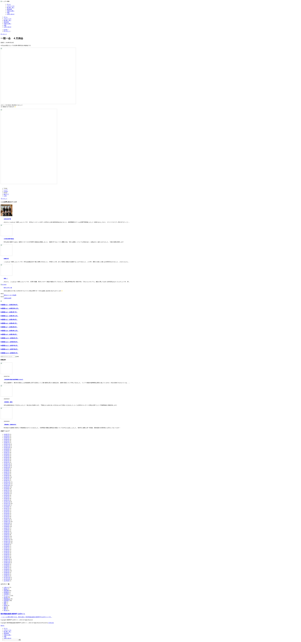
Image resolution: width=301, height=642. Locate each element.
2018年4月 (6, 572)
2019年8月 (6, 546)
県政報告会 (7, 599)
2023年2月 (6, 478)
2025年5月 (6, 455)
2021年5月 (6, 511)
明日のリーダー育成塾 (10, 295)
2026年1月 (6, 442)
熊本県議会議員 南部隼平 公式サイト (13, 614)
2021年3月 (6, 515)
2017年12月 (7, 577)
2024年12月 (7, 464)
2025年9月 (6, 449)
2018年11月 (7, 561)
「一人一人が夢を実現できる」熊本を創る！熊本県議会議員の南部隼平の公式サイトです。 (26, 617)
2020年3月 (6, 534)
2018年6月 (6, 569)
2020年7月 (6, 528)
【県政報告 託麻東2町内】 (10, 424)
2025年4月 (6, 457)
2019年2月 (6, 556)
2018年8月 (6, 566)
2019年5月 (6, 551)
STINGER (51, 622)
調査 (5, 603)
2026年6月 (6, 436)
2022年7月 (6, 490)
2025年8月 (6, 450)
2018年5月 (6, 571)
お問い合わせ (10, 14)
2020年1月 (6, 538)
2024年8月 (6, 470)
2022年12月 (7, 482)
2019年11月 (7, 541)
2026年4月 (6, 439)
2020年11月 (7, 521)
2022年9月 (6, 487)
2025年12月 (7, 444)
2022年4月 (6, 495)
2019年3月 (6, 554)
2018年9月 (6, 564)
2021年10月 (7, 505)
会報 (8, 12)
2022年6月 (6, 492)
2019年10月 (7, 543)
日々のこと (4, 198)
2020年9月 (6, 524)
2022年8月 (6, 488)
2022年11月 (7, 483)
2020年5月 (6, 531)
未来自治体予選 (7, 219)
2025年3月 (6, 459)
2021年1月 (6, 518)
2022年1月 (6, 500)
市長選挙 (6, 594)
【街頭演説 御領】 (8, 402)
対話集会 (6, 592)
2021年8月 (6, 506)
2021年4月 (6, 513)
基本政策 (9, 9)
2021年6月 (6, 510)
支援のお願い (10, 11)
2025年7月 (6, 452)
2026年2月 (6, 441)
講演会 (6, 605)
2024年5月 (6, 475)
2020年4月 (6, 533)
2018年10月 (7, 562)
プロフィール (10, 6)
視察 (5, 602)
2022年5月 (6, 493)
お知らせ (6, 587)
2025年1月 (6, 462)
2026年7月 (6, 434)
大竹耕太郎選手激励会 (9, 238)
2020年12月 (7, 520)
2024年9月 (6, 469)
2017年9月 (6, 580)
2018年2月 (6, 574)
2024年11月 (7, 465)
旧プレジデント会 (8, 287)
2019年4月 (6, 552)
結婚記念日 (6, 258)
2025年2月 (6, 460)
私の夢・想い (10, 7)
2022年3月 (6, 496)
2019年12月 (7, 539)
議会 (5, 607)
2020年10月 (7, 523)
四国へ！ (6, 278)
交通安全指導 (7, 298)
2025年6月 (6, 454)
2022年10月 (7, 485)
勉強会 (6, 589)
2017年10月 (7, 579)
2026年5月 (6, 437)
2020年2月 (6, 536)
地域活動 (6, 590)
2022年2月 (6, 498)
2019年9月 (6, 544)
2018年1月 (6, 575)
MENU (2, 625)
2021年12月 (7, 501)
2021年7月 (6, 508)
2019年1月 (6, 557)
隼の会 (6, 610)
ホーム (9, 4)
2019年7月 (6, 547)
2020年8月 (6, 526)
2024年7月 (6, 472)
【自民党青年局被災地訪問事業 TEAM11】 (13, 379)
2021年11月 (7, 503)
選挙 (5, 608)
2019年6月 (6, 549)
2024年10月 (7, 467)
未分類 (6, 597)
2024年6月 (6, 473)
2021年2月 (6, 516)
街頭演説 (6, 600)
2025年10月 (7, 447)
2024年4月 (6, 477)
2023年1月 (6, 480)
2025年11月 (7, 446)
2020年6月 (6, 529)
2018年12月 (7, 559)
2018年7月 (6, 567)
